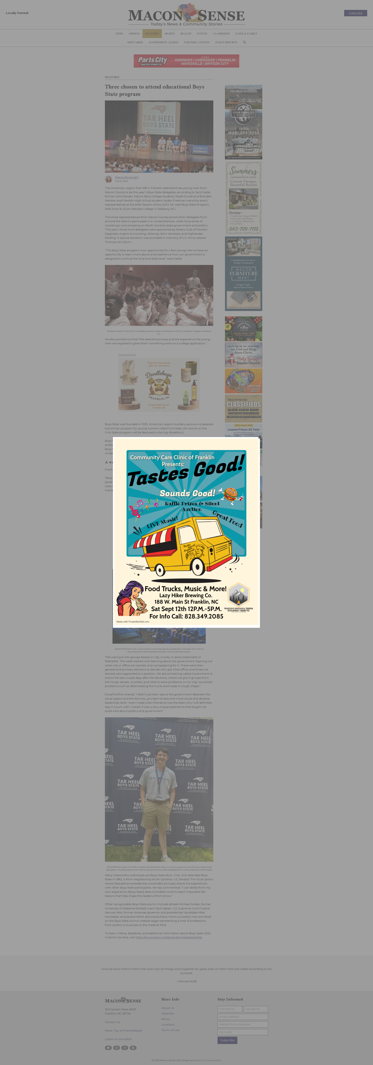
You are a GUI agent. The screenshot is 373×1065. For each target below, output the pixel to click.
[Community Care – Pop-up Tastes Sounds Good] (186, 624)
